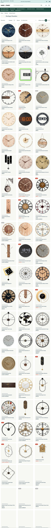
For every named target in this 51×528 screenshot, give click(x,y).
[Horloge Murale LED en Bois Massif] (25, 251)
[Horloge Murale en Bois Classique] (25, 30)
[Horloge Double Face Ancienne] (8, 185)
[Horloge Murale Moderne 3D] (8, 273)
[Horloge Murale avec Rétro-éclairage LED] (42, 52)
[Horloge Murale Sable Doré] (8, 363)
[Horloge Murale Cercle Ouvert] (8, 429)
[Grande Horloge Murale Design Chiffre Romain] (8, 495)
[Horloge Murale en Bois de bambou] (25, 229)
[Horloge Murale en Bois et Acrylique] (42, 30)
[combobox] (28, 5)
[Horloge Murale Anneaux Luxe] (8, 451)
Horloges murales (5, 39)
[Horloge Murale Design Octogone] (25, 451)
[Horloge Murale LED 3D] (42, 119)
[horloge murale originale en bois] (25, 296)
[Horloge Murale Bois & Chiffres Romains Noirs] (8, 296)
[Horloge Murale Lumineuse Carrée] (25, 74)
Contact (2, 2)
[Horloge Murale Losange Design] (8, 472)
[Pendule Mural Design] (8, 518)
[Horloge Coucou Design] (42, 451)
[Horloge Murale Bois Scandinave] (42, 185)
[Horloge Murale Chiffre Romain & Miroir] (25, 385)
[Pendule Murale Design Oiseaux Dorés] (42, 495)
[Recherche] (41, 5)
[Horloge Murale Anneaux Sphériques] (42, 407)
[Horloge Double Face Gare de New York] (42, 74)
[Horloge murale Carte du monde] (25, 319)
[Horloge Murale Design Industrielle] (42, 429)
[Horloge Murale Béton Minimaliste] (8, 340)
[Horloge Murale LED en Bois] (25, 119)
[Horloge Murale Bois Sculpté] (8, 140)
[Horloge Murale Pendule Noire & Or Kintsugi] (25, 495)
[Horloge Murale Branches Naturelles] (42, 140)
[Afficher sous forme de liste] (49, 20)
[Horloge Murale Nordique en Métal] (25, 273)
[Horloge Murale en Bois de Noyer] (25, 185)
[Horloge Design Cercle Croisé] (8, 319)
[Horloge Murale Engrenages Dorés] (25, 429)
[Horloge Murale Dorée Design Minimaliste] (42, 472)
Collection (6, 13)
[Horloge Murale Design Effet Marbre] (25, 52)
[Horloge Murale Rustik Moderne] (8, 97)
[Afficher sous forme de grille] (46, 20)
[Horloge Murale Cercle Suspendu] (25, 363)
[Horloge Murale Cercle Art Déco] (25, 472)
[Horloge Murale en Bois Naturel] (8, 119)
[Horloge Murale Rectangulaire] (8, 385)
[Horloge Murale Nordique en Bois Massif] (42, 251)
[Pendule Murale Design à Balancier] (42, 363)
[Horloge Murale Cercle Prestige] (42, 296)
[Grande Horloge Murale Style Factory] (42, 518)
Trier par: (18, 20)
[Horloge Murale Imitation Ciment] (42, 97)
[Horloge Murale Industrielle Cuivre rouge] (42, 206)
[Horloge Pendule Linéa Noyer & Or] (25, 407)
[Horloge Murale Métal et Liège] (25, 206)
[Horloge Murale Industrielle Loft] (25, 340)
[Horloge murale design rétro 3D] (42, 229)
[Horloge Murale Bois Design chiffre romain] (8, 74)
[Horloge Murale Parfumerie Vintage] (8, 407)
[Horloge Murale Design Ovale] (42, 385)
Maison (2, 13)
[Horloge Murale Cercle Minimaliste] (25, 140)
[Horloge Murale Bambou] (8, 206)
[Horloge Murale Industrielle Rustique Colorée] (25, 518)
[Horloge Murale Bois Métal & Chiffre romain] (42, 273)
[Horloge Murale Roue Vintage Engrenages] (42, 340)
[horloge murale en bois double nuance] (8, 52)
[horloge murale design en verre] (8, 30)
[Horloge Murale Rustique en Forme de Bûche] (42, 162)
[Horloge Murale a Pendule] (8, 162)
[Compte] (46, 5)
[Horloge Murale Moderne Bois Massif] (8, 251)
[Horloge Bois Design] (25, 97)
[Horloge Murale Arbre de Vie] (8, 229)
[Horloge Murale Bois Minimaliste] (25, 162)
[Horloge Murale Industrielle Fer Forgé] (42, 319)
